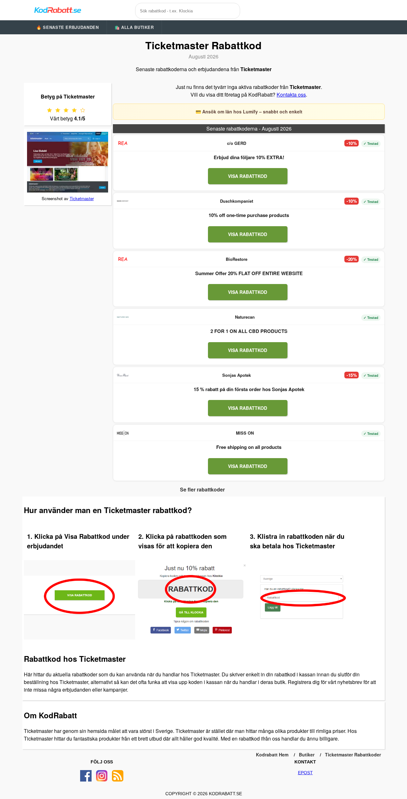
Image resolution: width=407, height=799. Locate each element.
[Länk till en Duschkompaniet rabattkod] (122, 201)
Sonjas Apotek (236, 375)
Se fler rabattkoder (202, 489)
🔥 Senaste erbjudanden (67, 27)
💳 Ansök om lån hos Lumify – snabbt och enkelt (249, 111)
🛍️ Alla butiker (134, 27)
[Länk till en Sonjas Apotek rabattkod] (122, 375)
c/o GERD (236, 143)
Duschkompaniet (236, 201)
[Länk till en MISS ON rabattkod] (122, 433)
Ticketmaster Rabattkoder (353, 754)
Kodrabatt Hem (272, 754)
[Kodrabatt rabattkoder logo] (57, 10)
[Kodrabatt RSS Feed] (117, 776)
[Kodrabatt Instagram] (101, 776)
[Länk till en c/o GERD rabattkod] (122, 143)
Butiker (306, 754)
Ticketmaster (82, 198)
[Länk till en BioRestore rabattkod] (122, 259)
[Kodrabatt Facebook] (86, 776)
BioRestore (236, 259)
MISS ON (245, 433)
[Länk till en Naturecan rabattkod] (122, 317)
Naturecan (245, 317)
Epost (305, 772)
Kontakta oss (291, 94)
